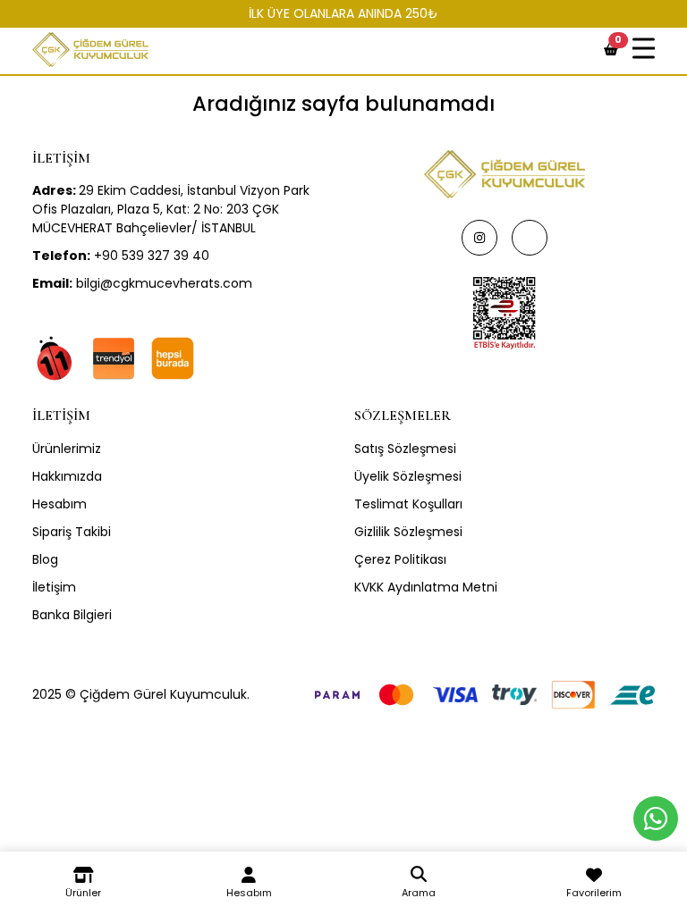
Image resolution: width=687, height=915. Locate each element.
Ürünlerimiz (66, 449)
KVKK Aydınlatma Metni (425, 587)
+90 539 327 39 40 (120, 255)
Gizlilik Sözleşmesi (408, 532)
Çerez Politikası (400, 559)
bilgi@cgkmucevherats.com (142, 283)
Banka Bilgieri (72, 615)
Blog (45, 559)
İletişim (54, 587)
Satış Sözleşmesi (405, 449)
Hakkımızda (67, 476)
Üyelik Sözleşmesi (408, 476)
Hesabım (59, 504)
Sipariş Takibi (71, 532)
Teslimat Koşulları (408, 504)
